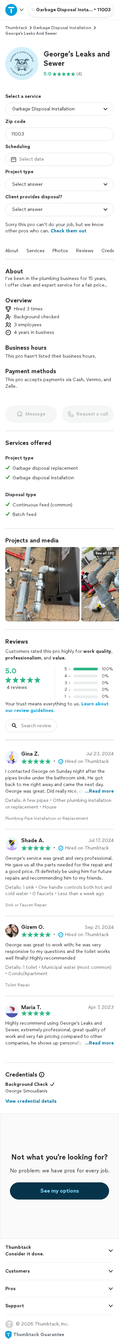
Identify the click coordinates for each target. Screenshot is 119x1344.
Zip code (15, 121)
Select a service (23, 96)
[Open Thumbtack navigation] (14, 10)
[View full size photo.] (42, 584)
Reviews (85, 251)
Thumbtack (16, 27)
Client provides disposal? (33, 197)
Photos (60, 251)
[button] (21, 63)
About (12, 251)
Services (35, 251)
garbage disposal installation (62, 27)
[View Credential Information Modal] (41, 1075)
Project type (19, 172)
